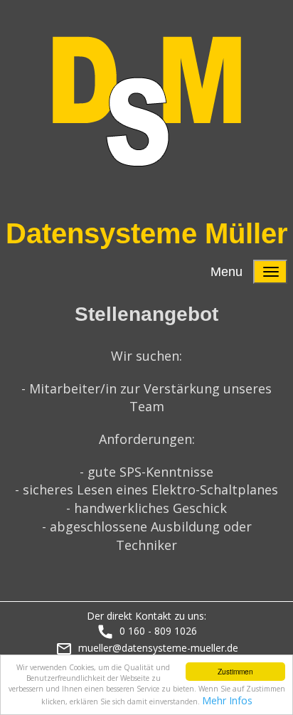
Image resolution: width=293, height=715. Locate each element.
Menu (227, 272)
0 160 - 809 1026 (158, 630)
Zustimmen (235, 671)
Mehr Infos (227, 700)
